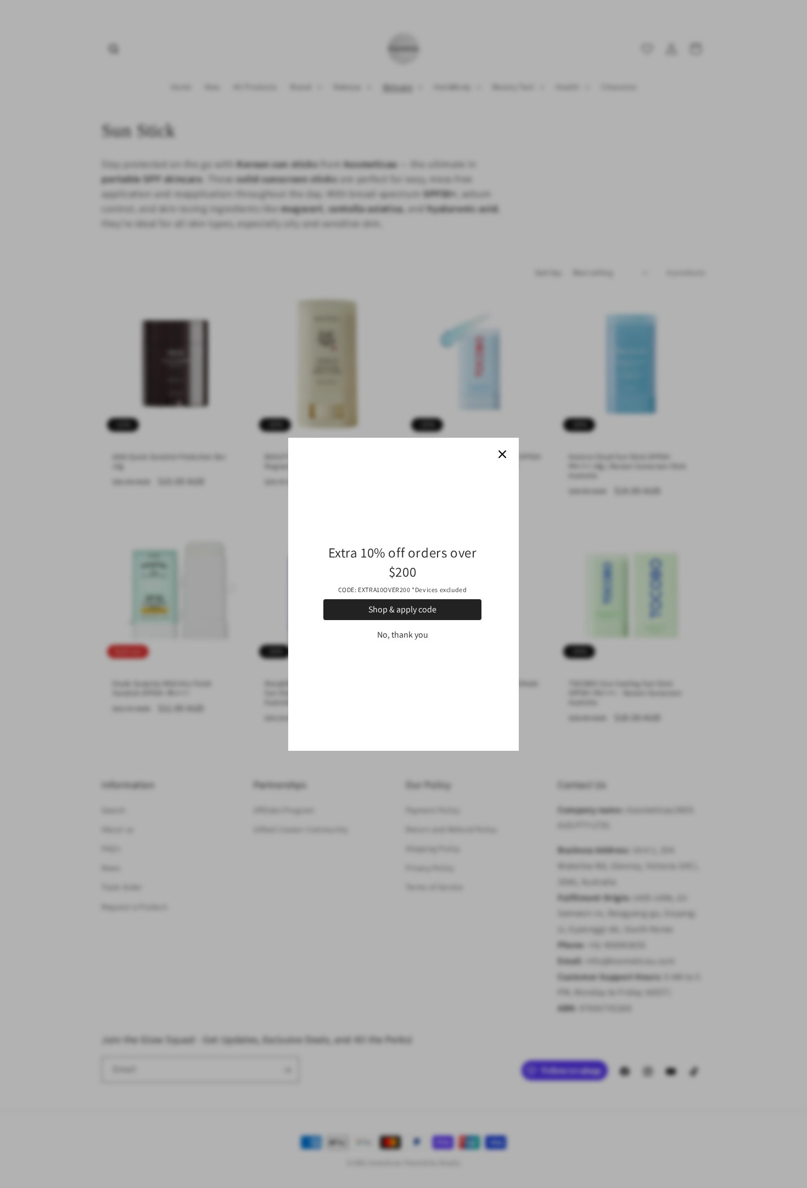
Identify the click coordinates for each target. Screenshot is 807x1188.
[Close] (502, 454)
